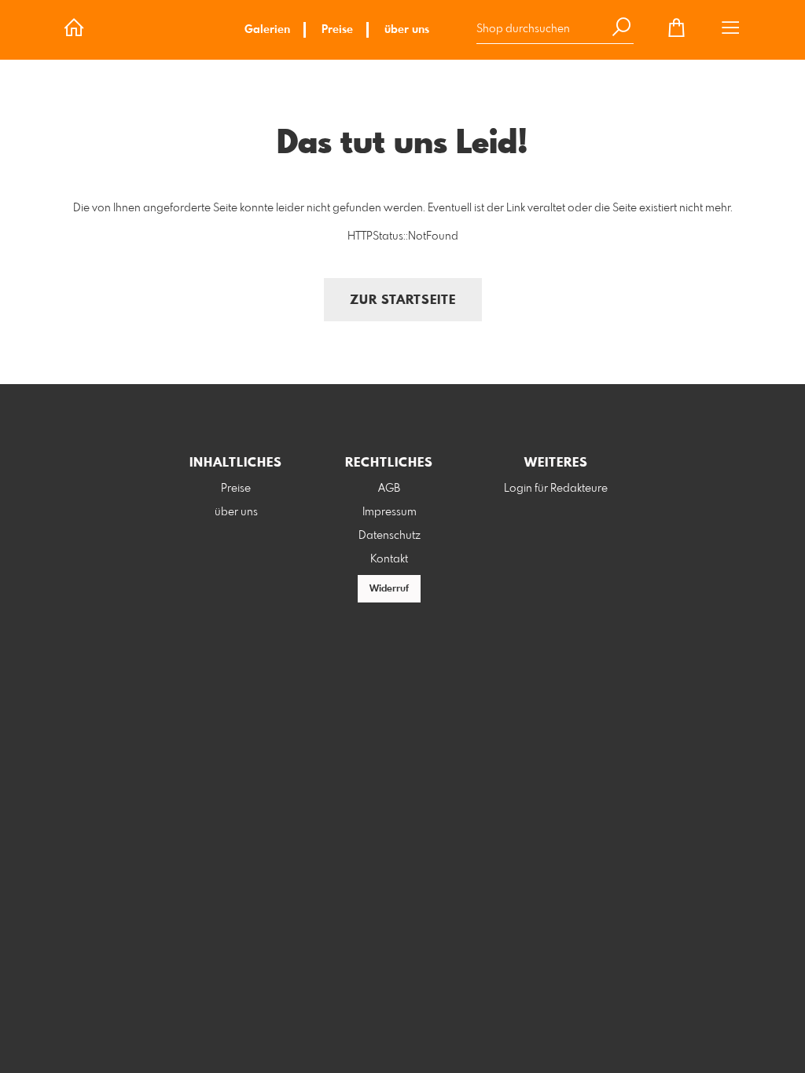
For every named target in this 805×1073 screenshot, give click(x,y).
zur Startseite (403, 300)
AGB (389, 488)
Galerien (267, 29)
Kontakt (389, 559)
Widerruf (389, 589)
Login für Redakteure (556, 488)
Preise (337, 29)
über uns (406, 29)
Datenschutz (389, 535)
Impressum (389, 512)
